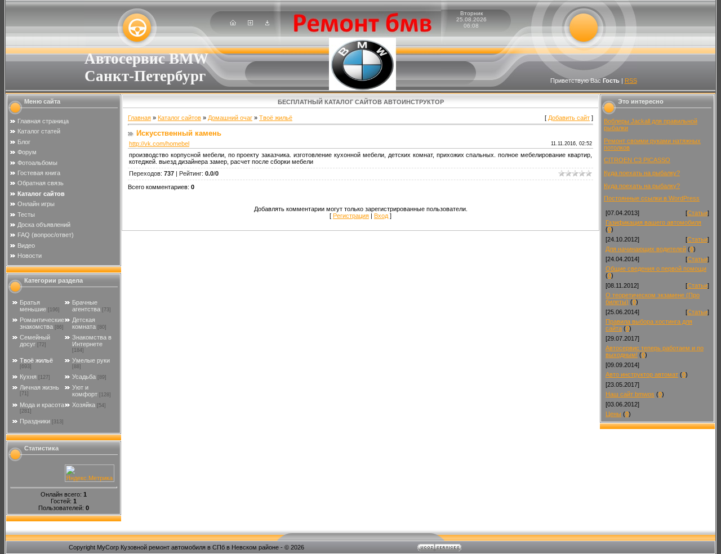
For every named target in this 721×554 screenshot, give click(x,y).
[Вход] (267, 23)
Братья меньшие (33, 305)
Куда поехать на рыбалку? (642, 172)
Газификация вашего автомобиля (653, 222)
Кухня (28, 376)
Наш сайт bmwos (630, 394)
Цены (613, 413)
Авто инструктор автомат (642, 374)
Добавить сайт (569, 117)
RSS (631, 80)
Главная (139, 117)
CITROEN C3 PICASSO (637, 160)
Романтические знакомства (42, 323)
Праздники (35, 421)
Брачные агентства (86, 305)
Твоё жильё (36, 360)
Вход (381, 215)
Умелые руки (91, 360)
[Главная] (233, 23)
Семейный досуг (35, 340)
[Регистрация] (250, 23)
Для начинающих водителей (646, 248)
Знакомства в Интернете (92, 340)
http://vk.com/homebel (159, 143)
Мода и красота (42, 404)
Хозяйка (83, 404)
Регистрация (351, 215)
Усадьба (84, 376)
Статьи (697, 212)
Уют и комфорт (84, 390)
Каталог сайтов (179, 117)
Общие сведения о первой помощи (656, 268)
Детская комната (84, 323)
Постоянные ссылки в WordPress (652, 198)
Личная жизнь (39, 387)
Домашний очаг (230, 117)
